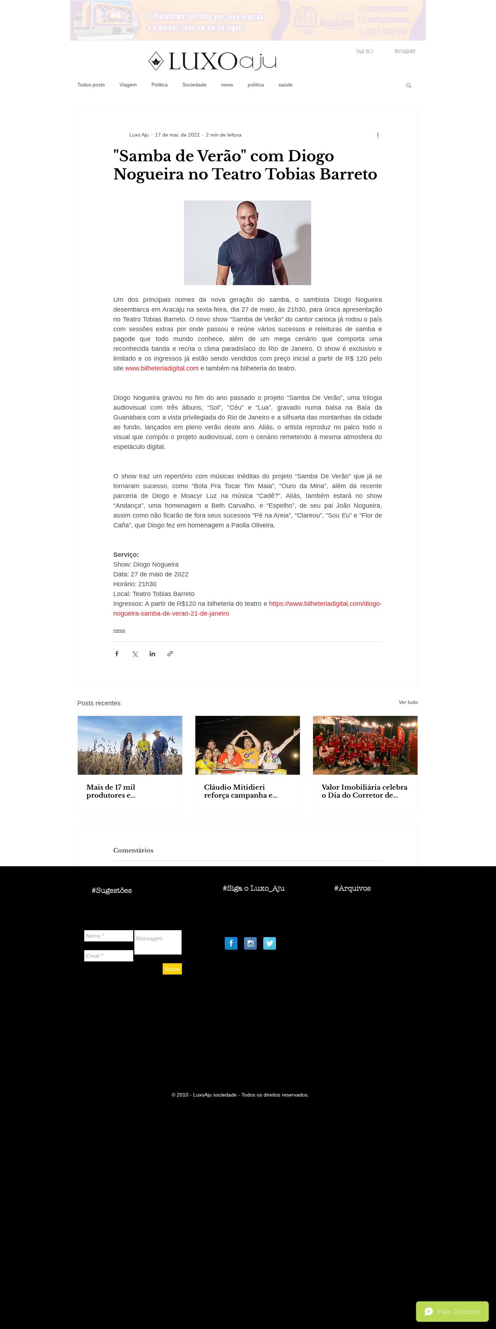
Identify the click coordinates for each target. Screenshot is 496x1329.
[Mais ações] (377, 134)
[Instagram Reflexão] (250, 943)
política (256, 85)
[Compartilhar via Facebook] (116, 653)
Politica (159, 85)
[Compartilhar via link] (170, 653)
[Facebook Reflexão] (231, 943)
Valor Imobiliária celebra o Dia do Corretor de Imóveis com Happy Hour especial (364, 791)
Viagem (128, 85)
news (227, 85)
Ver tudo (408, 702)
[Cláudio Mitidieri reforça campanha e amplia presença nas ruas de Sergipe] (247, 745)
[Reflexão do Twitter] (269, 943)
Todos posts (91, 85)
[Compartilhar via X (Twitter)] (134, 653)
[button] (408, 85)
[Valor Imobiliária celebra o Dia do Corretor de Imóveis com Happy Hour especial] (365, 745)
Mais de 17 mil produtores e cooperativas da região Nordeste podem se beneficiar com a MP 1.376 (124, 791)
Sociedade (194, 85)
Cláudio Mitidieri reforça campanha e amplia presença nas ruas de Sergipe (247, 791)
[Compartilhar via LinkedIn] (152, 653)
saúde (286, 85)
